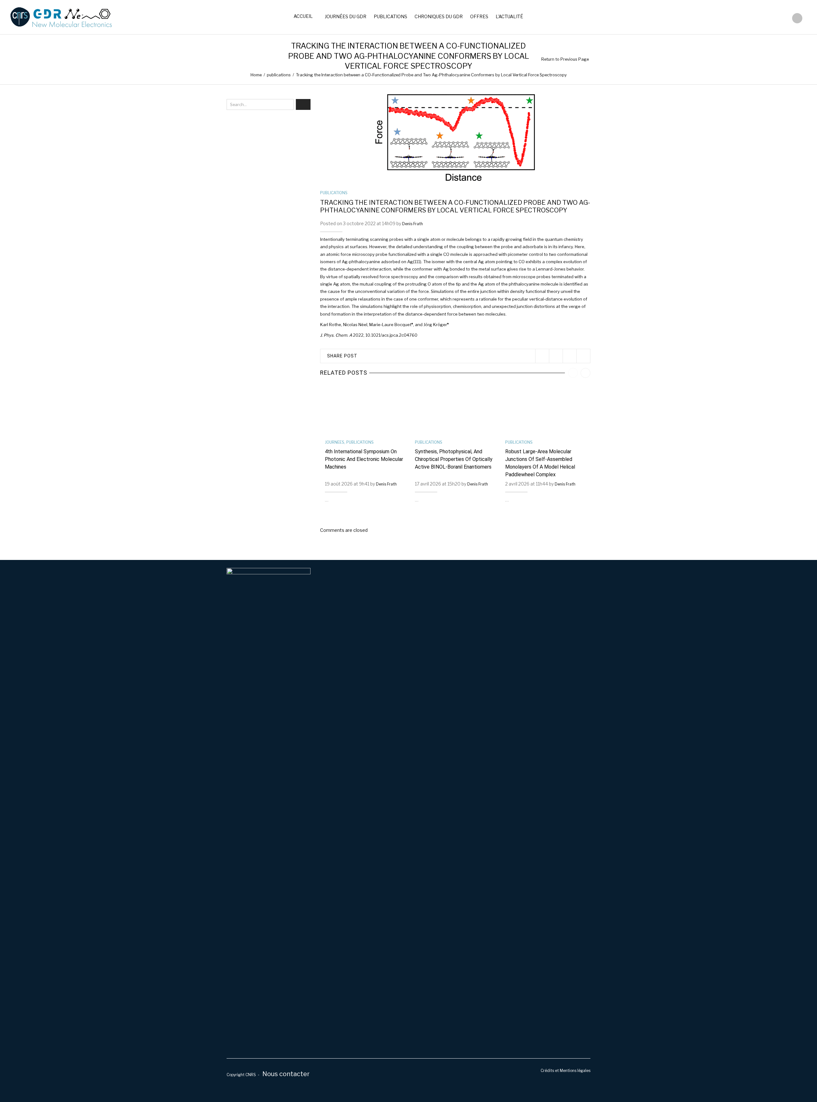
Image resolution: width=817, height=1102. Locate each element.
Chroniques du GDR (439, 16)
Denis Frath (412, 223)
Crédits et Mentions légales (565, 1070)
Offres (479, 16)
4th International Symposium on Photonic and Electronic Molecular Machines (364, 459)
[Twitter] (542, 356)
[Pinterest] (569, 356)
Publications (390, 16)
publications (279, 75)
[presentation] (573, 373)
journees (334, 442)
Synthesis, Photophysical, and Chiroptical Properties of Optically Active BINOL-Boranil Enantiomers (453, 459)
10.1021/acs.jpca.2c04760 (391, 335)
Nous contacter (286, 1074)
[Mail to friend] (583, 356)
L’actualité (509, 16)
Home (256, 75)
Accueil (303, 16)
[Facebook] (556, 356)
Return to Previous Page (565, 59)
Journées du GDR (345, 16)
